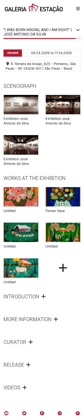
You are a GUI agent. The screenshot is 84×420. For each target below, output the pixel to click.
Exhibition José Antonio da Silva (16, 121)
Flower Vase (55, 211)
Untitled (10, 211)
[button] (78, 8)
